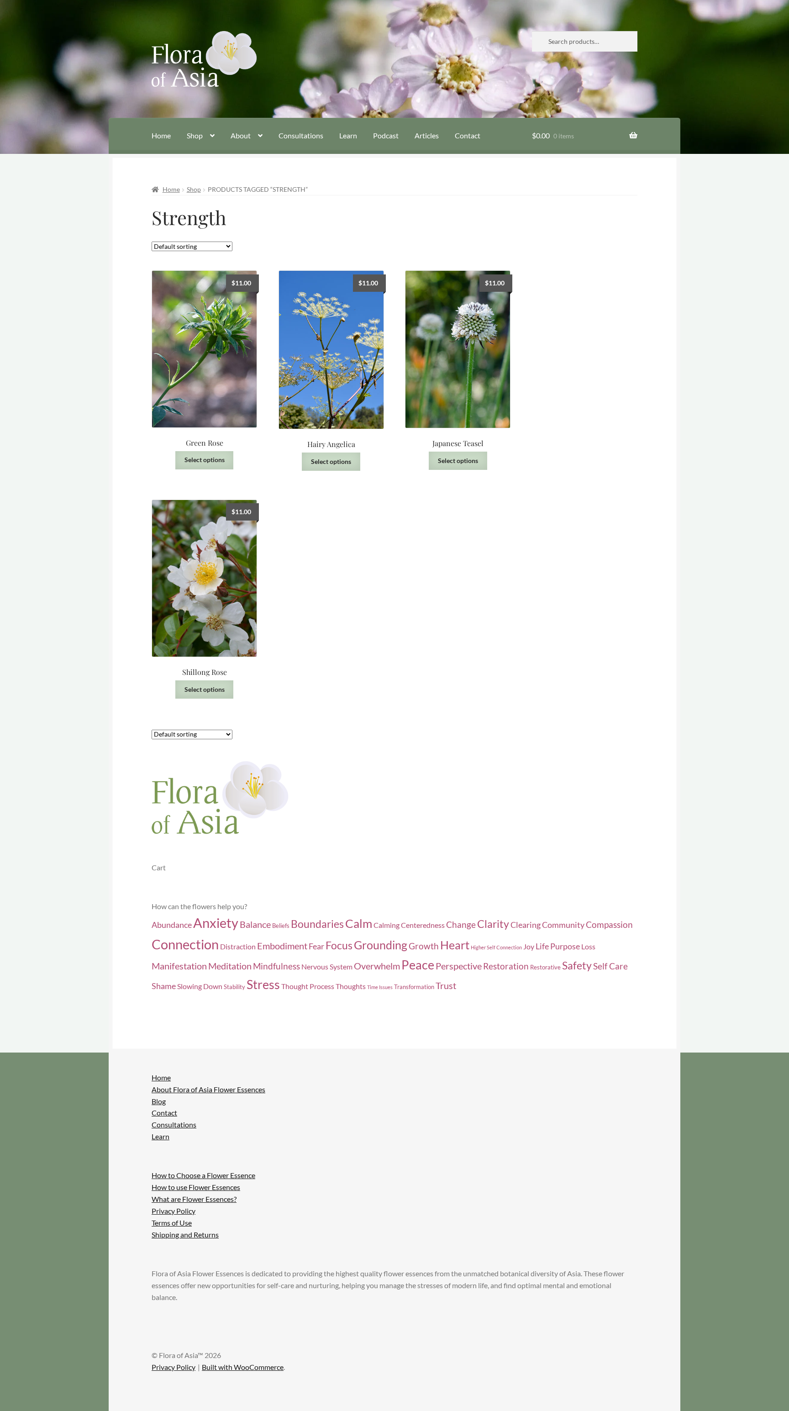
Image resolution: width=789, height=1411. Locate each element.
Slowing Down (199, 986)
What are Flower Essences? (194, 1199)
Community (563, 925)
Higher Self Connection (496, 947)
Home (161, 135)
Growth (424, 946)
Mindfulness (276, 966)
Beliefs (280, 925)
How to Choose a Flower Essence (203, 1175)
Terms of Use (172, 1222)
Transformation (414, 986)
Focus (339, 945)
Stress (263, 984)
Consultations (301, 135)
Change (461, 924)
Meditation (230, 965)
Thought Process (307, 986)
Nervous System (326, 967)
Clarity (493, 924)
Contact (467, 135)
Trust (446, 985)
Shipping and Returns (185, 1234)
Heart (454, 945)
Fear (316, 946)
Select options (204, 459)
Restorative (545, 967)
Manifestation (179, 965)
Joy (528, 946)
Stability (234, 986)
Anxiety (215, 923)
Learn (348, 135)
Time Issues (380, 987)
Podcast (386, 135)
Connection (185, 944)
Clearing (525, 925)
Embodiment (282, 945)
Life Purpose (558, 946)
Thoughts (351, 986)
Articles (427, 135)
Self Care (610, 966)
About (241, 135)
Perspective (459, 965)
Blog (159, 1101)
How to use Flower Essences (196, 1187)
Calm (358, 923)
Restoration (506, 966)
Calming (386, 925)
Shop (195, 135)
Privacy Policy (173, 1210)
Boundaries (317, 924)
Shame (164, 986)
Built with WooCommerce (243, 1367)
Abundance (172, 925)
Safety (577, 965)
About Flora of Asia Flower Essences (208, 1089)
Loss (588, 946)
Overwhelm (377, 965)
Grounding (380, 945)
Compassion (609, 924)
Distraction (238, 946)
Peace (417, 965)
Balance (255, 924)
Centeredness (423, 925)
